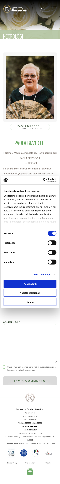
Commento (11, 322)
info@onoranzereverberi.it (30, 427)
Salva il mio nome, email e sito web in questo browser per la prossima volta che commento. (31, 368)
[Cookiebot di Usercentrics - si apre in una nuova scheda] (43, 180)
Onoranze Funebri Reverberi (30, 409)
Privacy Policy (12, 463)
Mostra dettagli (42, 274)
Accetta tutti (30, 283)
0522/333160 (32, 430)
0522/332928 (25, 423)
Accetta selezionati (30, 293)
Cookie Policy (30, 463)
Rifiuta (30, 301)
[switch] (52, 242)
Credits (48, 463)
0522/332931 (37, 423)
